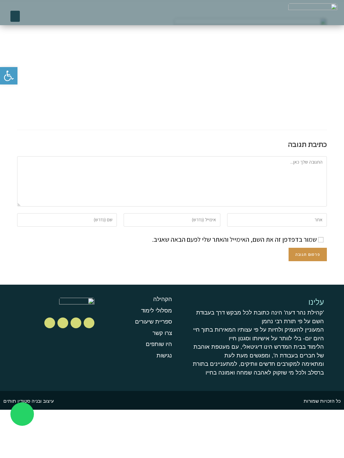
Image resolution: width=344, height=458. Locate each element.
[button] (15, 16)
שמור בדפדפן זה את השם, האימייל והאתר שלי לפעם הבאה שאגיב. (234, 239)
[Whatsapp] (22, 414)
